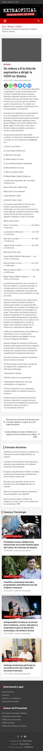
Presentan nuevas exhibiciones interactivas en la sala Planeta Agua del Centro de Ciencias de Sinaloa (21, 545)
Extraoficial (27, 741)
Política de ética (8, 723)
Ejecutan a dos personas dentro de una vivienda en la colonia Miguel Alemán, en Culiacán (19, 484)
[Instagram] (15, 86)
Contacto (5, 695)
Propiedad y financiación (11, 716)
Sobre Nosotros (8, 692)
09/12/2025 (8, 591)
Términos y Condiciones (11, 698)
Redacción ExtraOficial (22, 80)
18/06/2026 (8, 550)
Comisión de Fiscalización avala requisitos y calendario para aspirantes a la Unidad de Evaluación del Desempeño (21, 464)
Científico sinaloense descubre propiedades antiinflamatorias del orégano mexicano (20, 585)
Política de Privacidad (10, 701)
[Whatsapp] (10, 86)
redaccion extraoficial (22, 550)
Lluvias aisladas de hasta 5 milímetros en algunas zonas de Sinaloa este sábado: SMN (21, 434)
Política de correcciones (11, 720)
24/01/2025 (8, 80)
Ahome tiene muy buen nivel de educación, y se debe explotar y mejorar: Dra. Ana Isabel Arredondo (22, 422)
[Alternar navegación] (5, 21)
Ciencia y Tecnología (14, 512)
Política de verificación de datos (14, 726)
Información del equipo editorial (14, 713)
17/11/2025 (8, 674)
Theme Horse (24, 744)
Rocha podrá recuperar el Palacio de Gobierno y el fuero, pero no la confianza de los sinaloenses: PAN (21, 501)
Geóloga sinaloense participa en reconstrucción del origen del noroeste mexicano (19, 668)
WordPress (28, 747)
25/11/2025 (8, 634)
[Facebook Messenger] (20, 86)
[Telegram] (24, 86)
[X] (6, 86)
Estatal (7, 64)
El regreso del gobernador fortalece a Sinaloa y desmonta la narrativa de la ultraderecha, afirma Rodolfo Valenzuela (21, 474)
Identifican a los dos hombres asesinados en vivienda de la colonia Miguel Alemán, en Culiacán (21, 454)
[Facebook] (29, 86)
